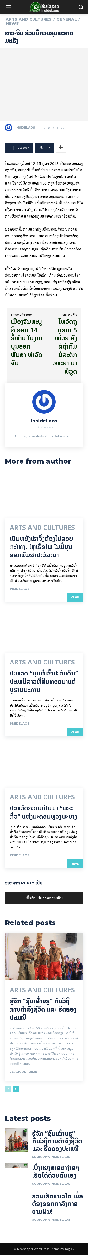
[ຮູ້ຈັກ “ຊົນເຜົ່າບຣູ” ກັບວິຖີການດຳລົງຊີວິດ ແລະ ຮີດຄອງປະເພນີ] (44, 956)
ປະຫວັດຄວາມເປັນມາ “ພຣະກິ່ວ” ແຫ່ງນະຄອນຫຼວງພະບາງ (43, 812)
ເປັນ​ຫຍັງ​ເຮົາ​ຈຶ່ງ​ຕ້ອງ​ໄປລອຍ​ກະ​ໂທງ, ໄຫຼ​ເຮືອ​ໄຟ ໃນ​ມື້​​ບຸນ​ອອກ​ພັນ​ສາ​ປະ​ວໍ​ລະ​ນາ (41, 546)
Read (75, 597)
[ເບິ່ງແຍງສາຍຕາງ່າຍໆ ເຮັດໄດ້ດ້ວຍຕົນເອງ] (16, 1174)
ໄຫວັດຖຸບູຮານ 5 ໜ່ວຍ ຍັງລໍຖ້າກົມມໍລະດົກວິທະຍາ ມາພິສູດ (64, 346)
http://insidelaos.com (44, 427)
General (66, 19)
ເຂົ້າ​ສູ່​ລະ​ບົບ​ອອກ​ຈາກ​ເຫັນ (44, 897)
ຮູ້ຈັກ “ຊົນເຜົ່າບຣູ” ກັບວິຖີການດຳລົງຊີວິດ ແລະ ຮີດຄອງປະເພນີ (43, 1009)
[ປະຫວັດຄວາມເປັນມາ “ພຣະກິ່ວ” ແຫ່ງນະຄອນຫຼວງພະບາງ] (44, 764)
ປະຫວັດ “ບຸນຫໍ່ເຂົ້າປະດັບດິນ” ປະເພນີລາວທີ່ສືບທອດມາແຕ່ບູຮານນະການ (44, 681)
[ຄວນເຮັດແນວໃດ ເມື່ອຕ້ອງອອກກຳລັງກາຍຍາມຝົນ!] (16, 1203)
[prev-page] (8, 1089)
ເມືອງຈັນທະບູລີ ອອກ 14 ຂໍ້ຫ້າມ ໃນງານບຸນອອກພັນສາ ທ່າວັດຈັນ (27, 342)
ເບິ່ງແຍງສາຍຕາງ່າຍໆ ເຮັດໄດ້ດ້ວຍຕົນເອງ (55, 1171)
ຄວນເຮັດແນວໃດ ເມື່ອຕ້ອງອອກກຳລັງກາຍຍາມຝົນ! (57, 1204)
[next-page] (16, 1089)
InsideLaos (25, 127)
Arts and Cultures (29, 19)
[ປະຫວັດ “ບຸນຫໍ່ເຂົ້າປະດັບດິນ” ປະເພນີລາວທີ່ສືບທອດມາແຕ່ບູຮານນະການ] (44, 629)
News (12, 23)
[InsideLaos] (10, 127)
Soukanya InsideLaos (51, 1157)
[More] (61, 148)
